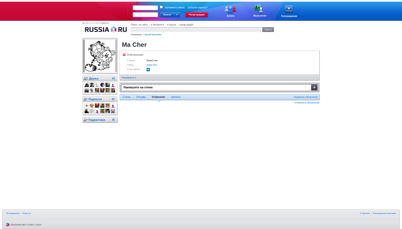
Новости (27, 213)
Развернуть (128, 77)
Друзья (94, 78)
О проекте (365, 213)
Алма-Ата (152, 65)
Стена (126, 96)
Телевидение (12, 213)
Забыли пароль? (198, 7)
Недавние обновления (306, 97)
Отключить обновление (307, 102)
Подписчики (97, 119)
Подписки (95, 99)
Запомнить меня (174, 7)
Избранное (158, 96)
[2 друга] (148, 70)
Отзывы (141, 96)
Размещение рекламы (384, 213)
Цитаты (175, 96)
